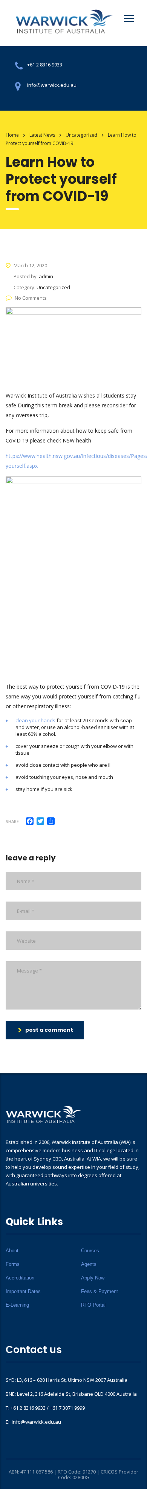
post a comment (49, 1030)
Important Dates (23, 1291)
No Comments (31, 297)
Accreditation (20, 1278)
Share (12, 821)
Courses (90, 1250)
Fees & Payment (99, 1291)
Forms (13, 1264)
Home (12, 135)
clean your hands (35, 720)
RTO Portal (93, 1305)
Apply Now (92, 1278)
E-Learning (17, 1305)
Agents (88, 1264)
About (12, 1250)
